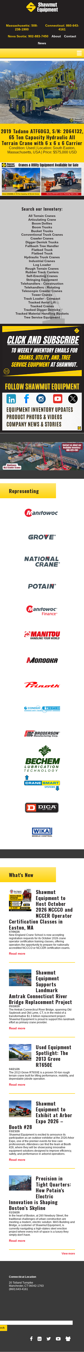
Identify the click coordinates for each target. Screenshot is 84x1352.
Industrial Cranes (42, 261)
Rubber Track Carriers (42, 272)
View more (68, 1253)
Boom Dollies (42, 223)
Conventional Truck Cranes (42, 234)
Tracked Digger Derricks (42, 310)
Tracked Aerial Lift (42, 302)
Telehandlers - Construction (42, 283)
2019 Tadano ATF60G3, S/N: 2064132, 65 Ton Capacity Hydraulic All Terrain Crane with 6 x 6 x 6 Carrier (42, 136)
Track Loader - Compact (42, 298)
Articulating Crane (42, 219)
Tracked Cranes (42, 306)
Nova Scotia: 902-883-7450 (28, 36)
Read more (17, 953)
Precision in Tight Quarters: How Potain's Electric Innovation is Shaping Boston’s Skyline (40, 1193)
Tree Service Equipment (42, 317)
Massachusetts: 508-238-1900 (22, 27)
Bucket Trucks (42, 231)
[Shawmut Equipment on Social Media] (42, 406)
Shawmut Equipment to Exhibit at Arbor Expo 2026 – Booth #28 (40, 1115)
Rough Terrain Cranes (42, 268)
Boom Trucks (42, 227)
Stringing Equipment (42, 280)
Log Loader (42, 265)
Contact (70, 36)
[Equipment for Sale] (42, 195)
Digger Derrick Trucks (42, 242)
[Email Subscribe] (42, 351)
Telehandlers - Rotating (42, 287)
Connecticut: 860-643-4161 (62, 27)
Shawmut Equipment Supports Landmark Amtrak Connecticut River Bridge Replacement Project (40, 987)
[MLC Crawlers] (42, 456)
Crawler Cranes (42, 238)
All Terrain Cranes (42, 216)
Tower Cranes (42, 295)
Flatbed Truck (42, 250)
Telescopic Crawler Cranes (42, 291)
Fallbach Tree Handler (42, 246)
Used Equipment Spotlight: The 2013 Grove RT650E (53, 1055)
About (56, 36)
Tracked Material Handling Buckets (42, 313)
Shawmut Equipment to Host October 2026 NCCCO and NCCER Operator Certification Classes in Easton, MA (41, 909)
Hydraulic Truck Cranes (42, 257)
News (42, 43)
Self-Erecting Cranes (42, 276)
